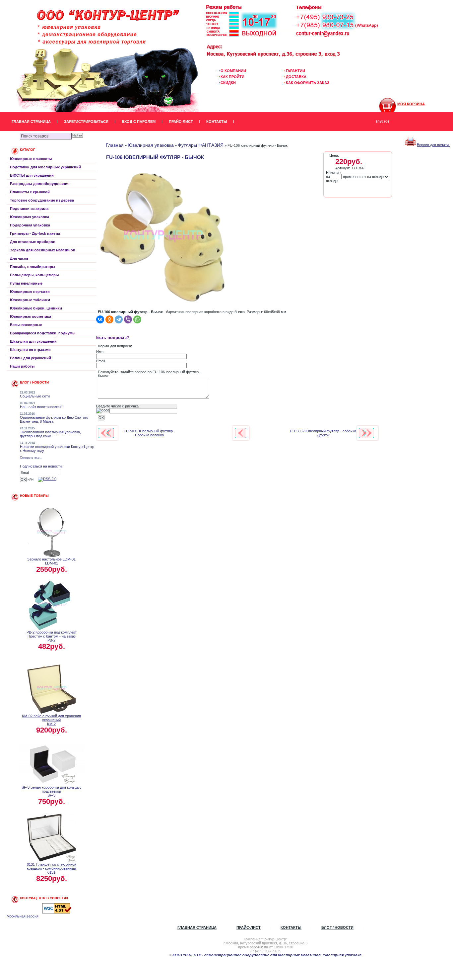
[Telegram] (119, 319)
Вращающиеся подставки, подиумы (42, 333)
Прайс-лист (181, 122)
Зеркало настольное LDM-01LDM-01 (51, 561)
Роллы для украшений (30, 358)
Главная (115, 145)
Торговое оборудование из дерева (42, 200)
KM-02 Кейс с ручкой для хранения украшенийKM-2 (51, 720)
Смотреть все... (31, 457)
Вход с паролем (139, 122)
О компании (233, 71)
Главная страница (31, 122)
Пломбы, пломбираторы (32, 267)
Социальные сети (35, 396)
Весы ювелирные (26, 325)
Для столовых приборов (32, 242)
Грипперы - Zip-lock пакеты (35, 233)
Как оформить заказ (307, 83)
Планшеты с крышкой (30, 192)
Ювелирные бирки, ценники (36, 308)
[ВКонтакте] (100, 319)
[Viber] (128, 319)
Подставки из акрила (29, 209)
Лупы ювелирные (26, 283)
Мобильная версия (22, 916)
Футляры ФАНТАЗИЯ (201, 145)
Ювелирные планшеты (31, 159)
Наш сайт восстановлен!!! (42, 407)
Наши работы (22, 366)
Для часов (19, 258)
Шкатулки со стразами (30, 350)
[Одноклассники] (109, 319)
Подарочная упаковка (30, 225)
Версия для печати (433, 145)
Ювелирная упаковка (29, 217)
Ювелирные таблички (30, 300)
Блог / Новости (337, 927)
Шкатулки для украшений (33, 341)
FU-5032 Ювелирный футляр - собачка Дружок (323, 433)
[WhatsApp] (137, 319)
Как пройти (232, 77)
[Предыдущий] (106, 433)
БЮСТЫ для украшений (32, 175)
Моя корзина (411, 104)
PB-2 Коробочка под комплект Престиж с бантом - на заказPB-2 (52, 636)
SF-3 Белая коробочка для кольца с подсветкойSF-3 (52, 791)
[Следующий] (366, 433)
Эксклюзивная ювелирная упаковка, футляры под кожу (50, 434)
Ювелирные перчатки (30, 292)
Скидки (228, 83)
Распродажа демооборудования (39, 184)
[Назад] (240, 433)
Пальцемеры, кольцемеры (34, 275)
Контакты (216, 122)
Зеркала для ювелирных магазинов (42, 250)
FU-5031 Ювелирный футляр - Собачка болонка (149, 433)
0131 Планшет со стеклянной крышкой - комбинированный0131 (51, 868)
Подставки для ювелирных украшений (45, 167)
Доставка (296, 77)
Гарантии (295, 71)
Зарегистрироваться (86, 122)
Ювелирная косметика (30, 316)
